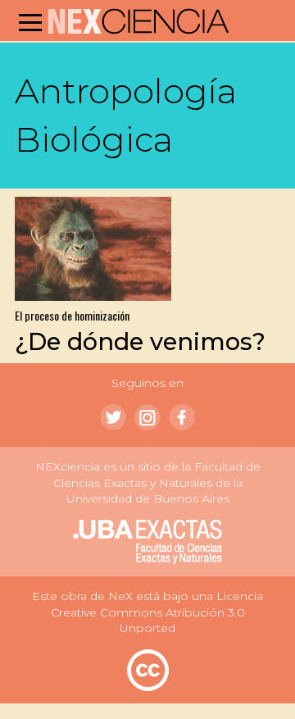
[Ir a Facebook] (182, 417)
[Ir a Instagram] (147, 417)
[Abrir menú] (30, 22)
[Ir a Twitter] (113, 417)
